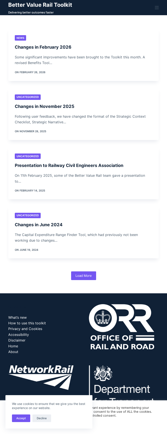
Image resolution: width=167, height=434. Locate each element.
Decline (42, 418)
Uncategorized (28, 97)
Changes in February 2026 (43, 47)
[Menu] (157, 8)
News (20, 38)
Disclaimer (16, 340)
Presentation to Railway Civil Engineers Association (69, 165)
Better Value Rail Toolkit (40, 5)
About (13, 352)
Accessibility (18, 334)
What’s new (17, 317)
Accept (21, 418)
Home (13, 346)
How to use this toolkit (27, 323)
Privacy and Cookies (25, 329)
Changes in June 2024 (39, 224)
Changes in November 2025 (44, 106)
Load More (83, 276)
